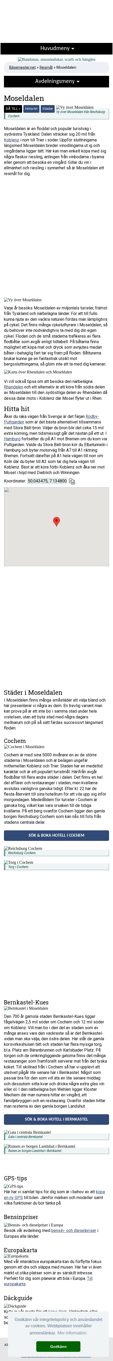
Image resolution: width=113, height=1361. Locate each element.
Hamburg (12, 438)
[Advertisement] (56, 238)
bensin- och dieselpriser (73, 1230)
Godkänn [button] (58, 1346)
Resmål (46, 67)
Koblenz (11, 139)
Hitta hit (31, 109)
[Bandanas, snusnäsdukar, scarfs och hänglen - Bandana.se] (56, 59)
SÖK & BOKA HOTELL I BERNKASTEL (56, 1119)
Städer (48, 109)
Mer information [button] (72, 1333)
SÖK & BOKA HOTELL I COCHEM (56, 836)
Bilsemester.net (22, 67)
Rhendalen (13, 386)
